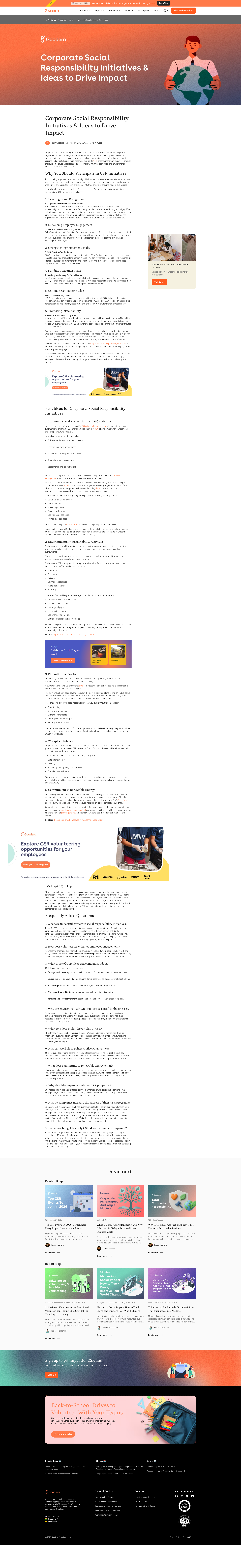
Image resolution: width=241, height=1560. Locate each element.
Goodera (67, 485)
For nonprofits (143, 10)
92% (95, 161)
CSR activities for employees (93, 426)
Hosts (157, 10)
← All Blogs (50, 20)
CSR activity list (72, 524)
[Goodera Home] (52, 11)
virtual (98, 488)
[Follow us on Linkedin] (187, 1496)
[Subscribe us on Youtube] (192, 1496)
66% (81, 685)
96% (97, 428)
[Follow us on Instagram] (176, 1496)
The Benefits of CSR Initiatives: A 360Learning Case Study (78, 820)
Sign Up (52, 1374)
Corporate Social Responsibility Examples (108, 343)
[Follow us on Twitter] (181, 1496)
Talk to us (159, 282)
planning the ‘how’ (69, 812)
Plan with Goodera (183, 10)
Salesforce (123, 800)
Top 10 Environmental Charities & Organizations (74, 634)
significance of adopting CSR (73, 810)
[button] (85, 11)
